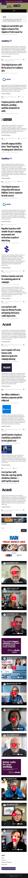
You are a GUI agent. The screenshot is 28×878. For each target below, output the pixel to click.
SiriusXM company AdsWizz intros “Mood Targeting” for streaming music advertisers (12, 147)
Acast (2, 303)
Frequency (22, 138)
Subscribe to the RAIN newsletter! (8, 868)
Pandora (3, 182)
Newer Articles (20, 515)
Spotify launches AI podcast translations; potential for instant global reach (11, 438)
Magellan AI (3, 272)
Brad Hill (14, 34)
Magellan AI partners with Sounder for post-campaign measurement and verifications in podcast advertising (11, 235)
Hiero (11, 876)
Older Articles (7, 515)
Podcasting (17, 59)
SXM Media (7, 182)
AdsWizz (3, 60)
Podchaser (6, 303)
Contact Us (3, 860)
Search (2, 528)
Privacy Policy (4, 864)
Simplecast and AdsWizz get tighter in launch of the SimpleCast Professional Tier (12, 29)
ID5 (20, 96)
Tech (21, 59)
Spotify (16, 468)
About (2, 857)
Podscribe (6, 511)
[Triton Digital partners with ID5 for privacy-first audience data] (14, 79)
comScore (6, 346)
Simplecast (7, 60)
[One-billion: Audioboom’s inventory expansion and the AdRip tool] (14, 409)
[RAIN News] (14, 5)
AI (3, 468)
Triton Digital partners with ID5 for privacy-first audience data (12, 68)
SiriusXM (12, 60)
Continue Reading (6, 56)
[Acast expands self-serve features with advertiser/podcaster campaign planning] (14, 367)
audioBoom (3, 430)
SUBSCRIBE (4, 523)
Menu (14, 11)
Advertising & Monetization (8, 59)
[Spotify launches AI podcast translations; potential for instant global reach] (14, 449)
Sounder (8, 272)
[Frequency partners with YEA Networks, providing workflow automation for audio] (14, 119)
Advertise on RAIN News (6, 862)
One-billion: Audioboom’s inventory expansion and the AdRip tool (11, 398)
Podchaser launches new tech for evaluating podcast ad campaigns (12, 279)
